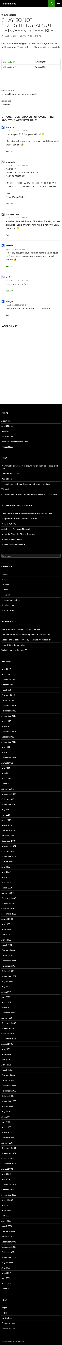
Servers (4, 589)
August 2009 (7, 861)
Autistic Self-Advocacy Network (15, 529)
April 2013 (6, 721)
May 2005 (5, 1122)
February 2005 (8, 1137)
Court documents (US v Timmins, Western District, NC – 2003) (29, 494)
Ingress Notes (7, 447)
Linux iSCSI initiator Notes (13, 645)
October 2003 (7, 1189)
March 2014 (6, 690)
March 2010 (6, 825)
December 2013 (8, 705)
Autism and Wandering (11, 539)
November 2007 (8, 966)
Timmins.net (8, 3)
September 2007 (8, 976)
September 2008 (8, 913)
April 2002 (6, 1283)
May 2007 (5, 997)
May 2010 (5, 815)
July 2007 (5, 986)
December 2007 (8, 960)
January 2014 (7, 700)
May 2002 (5, 1278)
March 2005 (6, 1132)
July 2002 (5, 1267)
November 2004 (8, 1153)
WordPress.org (8, 1328)
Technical (5, 594)
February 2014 (8, 695)
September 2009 (8, 856)
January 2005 (7, 1143)
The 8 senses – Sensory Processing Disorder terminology (26, 513)
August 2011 (7, 763)
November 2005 (8, 1090)
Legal (3, 579)
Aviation (5, 431)
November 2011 (8, 757)
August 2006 (7, 1044)
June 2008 (6, 929)
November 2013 (8, 710)
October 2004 (7, 1158)
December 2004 (8, 1148)
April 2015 (6, 674)
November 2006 (8, 1028)
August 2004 (7, 1169)
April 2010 (6, 820)
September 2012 (8, 742)
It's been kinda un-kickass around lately (19, 92)
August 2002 (7, 1262)
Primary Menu (58, 3)
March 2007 (6, 1007)
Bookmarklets (7, 436)
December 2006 (8, 1023)
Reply (10, 151)
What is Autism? (8, 523)
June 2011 (6, 773)
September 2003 (8, 1195)
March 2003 (6, 1226)
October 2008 (7, 908)
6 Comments (35, 36)
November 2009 (8, 846)
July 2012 (5, 747)
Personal (5, 584)
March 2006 (6, 1070)
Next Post (6, 103)
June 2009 (6, 872)
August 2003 (7, 1200)
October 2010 (7, 799)
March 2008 (6, 945)
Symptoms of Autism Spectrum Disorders (19, 518)
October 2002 (7, 1252)
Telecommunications (10, 600)
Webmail (5, 489)
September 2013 (8, 716)
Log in (4, 1312)
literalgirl (10, 127)
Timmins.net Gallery (10, 473)
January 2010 (7, 835)
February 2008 (8, 950)
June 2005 (6, 1117)
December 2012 (8, 731)
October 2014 (7, 684)
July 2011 (5, 768)
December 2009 (8, 841)
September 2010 (8, 804)
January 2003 (7, 1236)
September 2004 (8, 1163)
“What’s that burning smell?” (14, 650)
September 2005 (8, 1101)
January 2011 (7, 789)
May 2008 (5, 934)
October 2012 (7, 736)
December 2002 (8, 1241)
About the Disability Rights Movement (18, 534)
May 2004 (5, 1179)
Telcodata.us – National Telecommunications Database (25, 484)
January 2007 (7, 1018)
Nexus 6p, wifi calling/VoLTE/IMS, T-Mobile (20, 629)
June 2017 (6, 669)
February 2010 (8, 830)
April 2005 (6, 1127)
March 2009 (6, 887)
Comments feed (8, 1323)
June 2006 (6, 1054)
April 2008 (6, 940)
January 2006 (7, 1080)
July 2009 (5, 867)
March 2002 (6, 1288)
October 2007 (7, 971)
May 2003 (5, 1215)
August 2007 (7, 981)
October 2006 (7, 1033)
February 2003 (8, 1231)
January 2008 (7, 955)
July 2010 (5, 809)
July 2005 (5, 1111)
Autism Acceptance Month (13, 544)
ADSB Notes (7, 426)
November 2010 (8, 794)
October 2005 (7, 1096)
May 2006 (5, 1059)
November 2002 (8, 1247)
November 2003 (8, 1184)
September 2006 (8, 1038)
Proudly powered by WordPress (13, 1341)
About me (5, 421)
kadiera (9, 245)
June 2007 (6, 992)
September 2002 (8, 1257)
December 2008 (8, 898)
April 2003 (6, 1221)
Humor (4, 574)
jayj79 (9, 277)
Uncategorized (8, 15)
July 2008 (5, 924)
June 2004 (6, 1174)
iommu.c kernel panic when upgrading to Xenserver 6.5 (25, 634)
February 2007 (8, 1012)
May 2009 (5, 877)
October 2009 (7, 851)
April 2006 (6, 1064)
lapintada (10, 162)
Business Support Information (14, 441)
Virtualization (7, 610)
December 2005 (8, 1085)
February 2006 (8, 1075)
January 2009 (7, 893)
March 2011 (6, 783)
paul (23, 36)
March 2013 (6, 726)
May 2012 (5, 752)
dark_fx (9, 301)
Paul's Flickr (6, 478)
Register (5, 1307)
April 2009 (6, 882)
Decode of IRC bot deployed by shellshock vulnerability (26, 639)
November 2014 (8, 679)
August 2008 (7, 919)
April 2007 (6, 1002)
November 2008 (8, 903)
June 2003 (6, 1210)
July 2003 (5, 1205)
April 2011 (6, 778)
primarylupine (12, 214)
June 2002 (6, 1273)
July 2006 (5, 1049)
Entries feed (6, 1318)
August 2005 (7, 1106)
